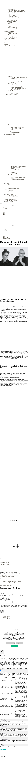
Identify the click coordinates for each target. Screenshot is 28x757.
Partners (12, 582)
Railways (13, 129)
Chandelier (10, 26)
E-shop (1, 203)
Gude (18, 375)
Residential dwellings (15, 169)
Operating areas (11, 124)
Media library (5, 214)
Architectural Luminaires (10, 21)
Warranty (11, 585)
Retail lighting (14, 173)
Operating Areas (10, 575)
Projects (4, 180)
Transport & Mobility (15, 132)
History (9, 184)
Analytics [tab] (2, 731)
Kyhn (14, 375)
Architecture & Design (10, 134)
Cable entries (11, 19)
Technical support (6, 216)
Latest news (10, 190)
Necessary (4, 670)
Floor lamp (10, 36)
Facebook (2, 593)
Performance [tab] (2, 725)
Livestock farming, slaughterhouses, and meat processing (18, 89)
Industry (10, 76)
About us (7, 183)
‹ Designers (15, 545)
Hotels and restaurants (15, 167)
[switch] (0, 720)
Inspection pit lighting (12, 14)
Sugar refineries (14, 84)
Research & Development (13, 188)
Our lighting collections (13, 30)
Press (4, 213)
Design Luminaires (9, 31)
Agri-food (16, 573)
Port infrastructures (15, 126)
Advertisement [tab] (3, 738)
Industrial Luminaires (10, 8)
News (6, 189)
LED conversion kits (12, 20)
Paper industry (14, 79)
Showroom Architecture (13, 196)
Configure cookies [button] (20, 643)
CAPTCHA (2, 610)
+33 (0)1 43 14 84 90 (4, 564)
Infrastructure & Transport (11, 94)
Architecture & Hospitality (11, 200)
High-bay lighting (12, 12)
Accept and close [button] (14, 646)
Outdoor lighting (11, 25)
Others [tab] (1, 744)
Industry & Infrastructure (10, 199)
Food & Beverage (12, 83)
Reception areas (11, 131)
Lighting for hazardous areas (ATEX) (16, 10)
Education (13, 172)
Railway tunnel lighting (16, 128)
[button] (3, 207)
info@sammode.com (4, 562)
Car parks (13, 133)
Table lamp (10, 34)
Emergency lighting (12, 15)
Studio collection (9, 201)
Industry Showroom (12, 195)
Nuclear (12, 92)
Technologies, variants (13, 174)
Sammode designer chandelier (17, 179)
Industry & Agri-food (10, 45)
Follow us (10, 193)
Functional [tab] (2, 719)
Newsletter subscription (13, 191)
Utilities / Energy (11, 90)
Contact (4, 212)
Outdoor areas (14, 171)
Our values (10, 187)
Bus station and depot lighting (17, 127)
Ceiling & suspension (12, 23)
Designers (5, 575)
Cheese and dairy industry (16, 86)
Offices (12, 168)
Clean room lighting (12, 16)
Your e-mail (3, 600)
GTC (7, 585)
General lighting (11, 9)
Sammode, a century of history (9, 581)
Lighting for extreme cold (13, 17)
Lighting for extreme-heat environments (16, 11)
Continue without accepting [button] (10, 643)
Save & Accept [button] (3, 749)
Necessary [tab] (2, 669)
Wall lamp (10, 22)
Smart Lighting (8, 39)
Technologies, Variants (9, 576)
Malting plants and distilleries (17, 87)
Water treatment (14, 93)
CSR (9, 185)
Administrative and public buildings (18, 166)
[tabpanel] (14, 696)
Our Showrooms (9, 194)
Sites (9, 165)
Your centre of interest (5, 598)
